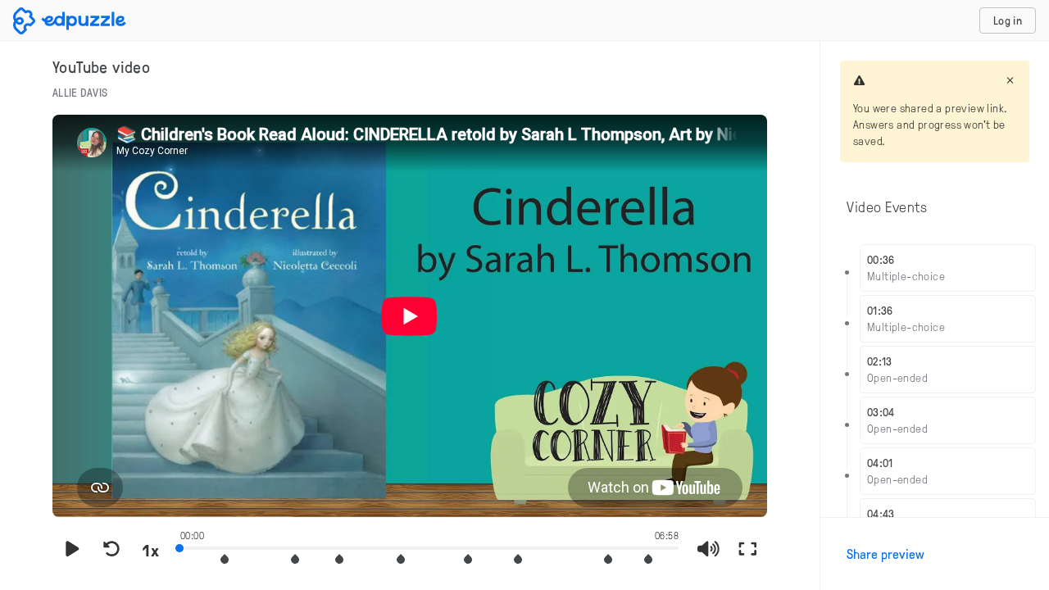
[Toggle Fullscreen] (747, 549)
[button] (224, 559)
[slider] (429, 546)
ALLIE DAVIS (79, 92)
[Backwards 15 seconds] (111, 549)
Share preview (885, 554)
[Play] (72, 549)
